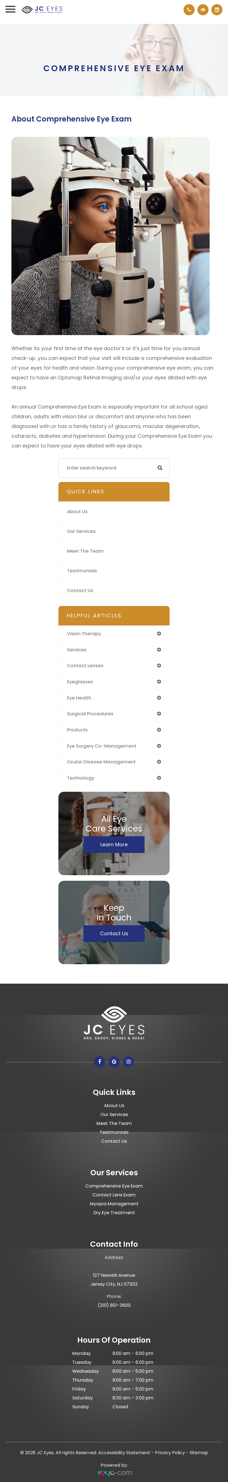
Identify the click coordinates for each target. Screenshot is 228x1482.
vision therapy (84, 633)
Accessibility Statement (124, 1452)
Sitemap (199, 1452)
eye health (79, 697)
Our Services (81, 531)
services (76, 649)
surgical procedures (90, 713)
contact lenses (85, 665)
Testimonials (82, 570)
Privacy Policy (170, 1452)
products (77, 729)
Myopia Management (114, 1204)
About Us (77, 511)
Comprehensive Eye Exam (114, 1186)
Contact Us (80, 590)
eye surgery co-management (102, 746)
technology (80, 778)
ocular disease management (101, 761)
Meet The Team (85, 551)
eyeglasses (80, 681)
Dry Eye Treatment (114, 1212)
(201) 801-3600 (114, 1305)
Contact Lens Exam (114, 1195)
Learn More (114, 844)
